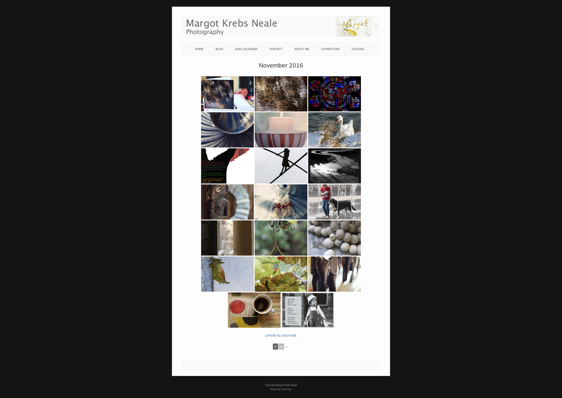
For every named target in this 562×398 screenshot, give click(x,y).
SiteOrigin (287, 389)
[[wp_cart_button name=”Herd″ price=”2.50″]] (334, 274)
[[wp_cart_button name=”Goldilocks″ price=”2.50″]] (281, 202)
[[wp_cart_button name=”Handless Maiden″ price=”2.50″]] (227, 166)
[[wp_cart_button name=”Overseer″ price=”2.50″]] (227, 202)
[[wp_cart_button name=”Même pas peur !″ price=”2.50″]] (281, 166)
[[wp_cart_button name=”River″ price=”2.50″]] (334, 166)
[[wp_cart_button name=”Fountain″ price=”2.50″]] (334, 202)
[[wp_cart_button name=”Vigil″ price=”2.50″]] (281, 129)
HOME (199, 49)
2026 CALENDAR (246, 49)
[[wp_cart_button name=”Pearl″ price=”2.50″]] (334, 238)
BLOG (219, 49)
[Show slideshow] (281, 335)
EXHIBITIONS (330, 49)
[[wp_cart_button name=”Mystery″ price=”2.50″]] (281, 238)
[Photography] (281, 35)
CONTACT (276, 49)
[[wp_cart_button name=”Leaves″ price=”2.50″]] (281, 93)
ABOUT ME (302, 49)
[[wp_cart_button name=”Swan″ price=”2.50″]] (334, 129)
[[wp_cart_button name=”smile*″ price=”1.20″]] (254, 310)
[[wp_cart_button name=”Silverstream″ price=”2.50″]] (227, 274)
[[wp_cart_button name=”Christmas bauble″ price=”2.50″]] (227, 129)
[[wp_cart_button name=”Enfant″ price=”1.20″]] (307, 310)
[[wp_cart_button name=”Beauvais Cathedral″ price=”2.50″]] (334, 93)
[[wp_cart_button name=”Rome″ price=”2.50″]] (227, 238)
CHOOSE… (359, 49)
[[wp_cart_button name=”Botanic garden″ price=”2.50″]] (281, 274)
